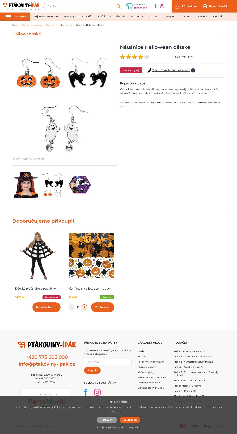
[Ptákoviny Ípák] (21, 6)
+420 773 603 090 (47, 357)
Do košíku (103, 307)
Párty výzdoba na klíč (78, 16)
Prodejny (137, 16)
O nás (188, 16)
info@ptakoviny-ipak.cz (47, 364)
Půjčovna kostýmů (45, 16)
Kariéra (202, 16)
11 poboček (140, 7)
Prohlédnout (46, 307)
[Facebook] (155, 6)
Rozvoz (153, 16)
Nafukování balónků (111, 16)
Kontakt (218, 16)
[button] (186, 6)
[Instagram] (162, 6)
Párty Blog (171, 16)
